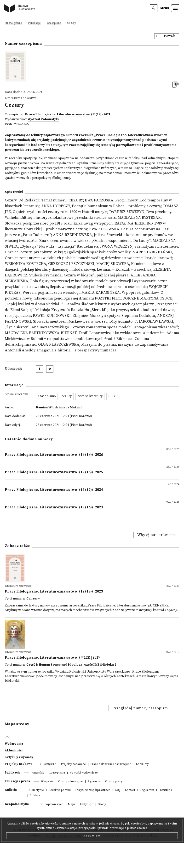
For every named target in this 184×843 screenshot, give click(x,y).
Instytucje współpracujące (92, 790)
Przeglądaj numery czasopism (140, 708)
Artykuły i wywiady (19, 757)
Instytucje (86, 804)
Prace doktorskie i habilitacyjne (110, 764)
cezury (67, 396)
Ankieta (35, 795)
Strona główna (13, 23)
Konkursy (142, 764)
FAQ (117, 790)
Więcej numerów (152, 534)
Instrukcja (165, 790)
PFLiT (112, 396)
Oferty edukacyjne (70, 781)
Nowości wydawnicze (83, 773)
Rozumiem (92, 836)
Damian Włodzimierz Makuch (59, 408)
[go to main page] (20, 9)
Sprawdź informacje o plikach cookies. (122, 828)
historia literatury (90, 396)
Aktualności (14, 750)
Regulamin (147, 790)
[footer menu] (7, 737)
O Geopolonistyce (51, 804)
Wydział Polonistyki (43, 119)
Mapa (71, 804)
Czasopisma (54, 23)
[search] (153, 8)
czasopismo (47, 396)
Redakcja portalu (59, 790)
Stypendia (94, 781)
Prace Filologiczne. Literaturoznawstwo (57, 114)
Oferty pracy (113, 781)
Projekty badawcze (73, 764)
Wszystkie (49, 764)
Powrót (169, 36)
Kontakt (130, 790)
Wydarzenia (14, 744)
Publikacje (34, 23)
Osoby (102, 804)
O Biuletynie (36, 790)
